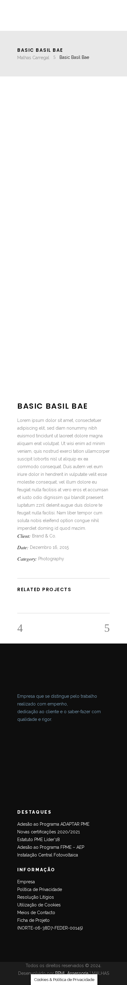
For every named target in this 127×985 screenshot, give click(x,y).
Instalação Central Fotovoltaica (47, 854)
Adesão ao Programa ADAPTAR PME (53, 824)
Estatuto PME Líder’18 (38, 839)
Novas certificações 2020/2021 (48, 831)
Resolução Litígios (35, 897)
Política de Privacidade (39, 889)
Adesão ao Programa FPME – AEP (50, 847)
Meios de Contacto (36, 912)
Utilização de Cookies (39, 904)
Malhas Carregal (33, 57)
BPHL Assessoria (71, 973)
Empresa (26, 881)
